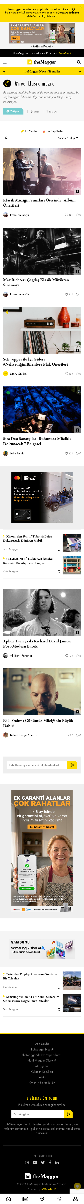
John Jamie (16, 453)
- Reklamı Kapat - (42, 46)
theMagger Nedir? (42, 1049)
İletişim (42, 1077)
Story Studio (18, 374)
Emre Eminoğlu (19, 215)
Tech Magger (11, 549)
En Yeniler (30, 131)
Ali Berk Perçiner (20, 656)
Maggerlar (42, 1066)
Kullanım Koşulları (42, 1072)
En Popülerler (54, 131)
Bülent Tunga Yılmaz (23, 735)
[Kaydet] (59, 549)
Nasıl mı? (65, 53)
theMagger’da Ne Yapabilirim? (42, 1055)
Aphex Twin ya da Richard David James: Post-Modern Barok (37, 643)
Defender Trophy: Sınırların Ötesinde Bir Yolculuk (30, 977)
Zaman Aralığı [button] (66, 138)
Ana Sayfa (42, 1044)
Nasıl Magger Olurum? (42, 1060)
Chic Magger (11, 571)
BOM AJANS (48, 1189)
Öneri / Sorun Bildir (42, 1083)
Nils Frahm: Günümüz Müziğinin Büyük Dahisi (38, 723)
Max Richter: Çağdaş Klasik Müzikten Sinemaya (36, 282)
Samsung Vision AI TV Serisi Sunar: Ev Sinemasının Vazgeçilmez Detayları (31, 999)
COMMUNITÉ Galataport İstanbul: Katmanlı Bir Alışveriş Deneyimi (28, 561)
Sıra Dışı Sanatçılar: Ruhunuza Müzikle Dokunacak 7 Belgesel (37, 441)
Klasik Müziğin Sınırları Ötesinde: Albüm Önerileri (39, 202)
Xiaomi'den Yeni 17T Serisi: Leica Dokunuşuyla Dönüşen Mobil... (27, 539)
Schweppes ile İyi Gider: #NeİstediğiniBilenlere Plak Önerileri (35, 361)
